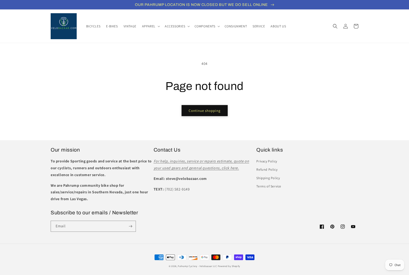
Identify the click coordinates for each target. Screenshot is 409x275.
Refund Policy (266, 169)
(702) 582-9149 (177, 189)
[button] (150, 26)
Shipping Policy (268, 178)
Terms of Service (268, 186)
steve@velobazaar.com (186, 178)
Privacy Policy (266, 161)
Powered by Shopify (229, 266)
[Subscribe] (130, 226)
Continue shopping (205, 110)
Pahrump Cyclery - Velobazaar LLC (197, 266)
